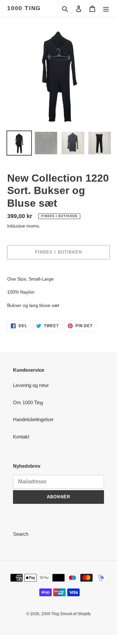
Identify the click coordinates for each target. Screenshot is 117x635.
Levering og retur (31, 385)
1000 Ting (24, 8)
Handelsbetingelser (33, 419)
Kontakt (21, 436)
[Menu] (106, 9)
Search (20, 534)
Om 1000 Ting (28, 402)
